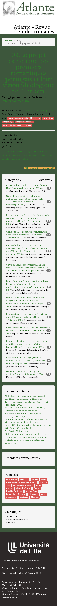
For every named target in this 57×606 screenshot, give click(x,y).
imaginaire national (24, 122)
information (11, 480)
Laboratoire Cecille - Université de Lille (24, 568)
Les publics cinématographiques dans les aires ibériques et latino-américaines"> (28, 287)
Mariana (35, 497)
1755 (8, 485)
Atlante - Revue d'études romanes (20, 560)
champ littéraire (23, 488)
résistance (33, 494)
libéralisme (35, 118)
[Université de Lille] (28, 548)
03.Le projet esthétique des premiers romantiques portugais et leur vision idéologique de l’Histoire (29, 73)
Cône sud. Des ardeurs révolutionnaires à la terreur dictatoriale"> (28, 236)
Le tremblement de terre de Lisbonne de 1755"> (28, 188)
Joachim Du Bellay (14, 491)
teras (43, 480)
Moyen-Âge (8, 122)
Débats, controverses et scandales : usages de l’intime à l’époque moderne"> (28, 303)
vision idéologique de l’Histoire (17, 125)
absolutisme (48, 118)
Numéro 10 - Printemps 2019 (38, 110)
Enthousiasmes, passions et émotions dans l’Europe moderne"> (28, 318)
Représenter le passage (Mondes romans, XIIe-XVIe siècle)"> (28, 362)
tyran (43, 494)
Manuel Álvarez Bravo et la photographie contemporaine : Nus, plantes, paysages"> (28, 221)
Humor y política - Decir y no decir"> (28, 374)
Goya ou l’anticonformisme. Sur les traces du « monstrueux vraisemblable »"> (28, 271)
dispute (9, 488)
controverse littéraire (23, 485)
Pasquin (37, 488)
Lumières (24, 480)
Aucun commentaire (16, 100)
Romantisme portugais (18, 118)
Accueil (9, 40)
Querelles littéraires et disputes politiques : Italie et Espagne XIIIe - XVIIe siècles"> (28, 203)
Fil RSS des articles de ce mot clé (39, 168)
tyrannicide (11, 497)
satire (38, 485)
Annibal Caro (31, 491)
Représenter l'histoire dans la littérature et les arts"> (28, 332)
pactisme (24, 497)
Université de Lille (12, 573)
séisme (35, 480)
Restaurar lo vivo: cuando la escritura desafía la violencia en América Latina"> (28, 347)
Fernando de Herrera (15, 494)
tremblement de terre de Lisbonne (21, 482)
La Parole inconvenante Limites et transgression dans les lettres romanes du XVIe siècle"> (28, 252)
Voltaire (43, 482)
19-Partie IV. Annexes (16, 431)
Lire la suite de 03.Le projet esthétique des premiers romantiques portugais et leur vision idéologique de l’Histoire (27, 155)
